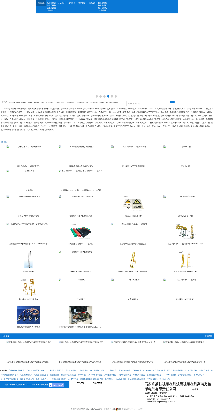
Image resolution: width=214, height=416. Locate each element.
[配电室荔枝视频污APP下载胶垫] (81, 232)
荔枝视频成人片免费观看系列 (28, 166)
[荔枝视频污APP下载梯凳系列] (133, 154)
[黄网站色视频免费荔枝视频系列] (81, 154)
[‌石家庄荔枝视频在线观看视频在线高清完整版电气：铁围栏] (185, 350)
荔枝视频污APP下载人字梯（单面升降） (133, 272)
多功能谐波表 (199, 375)
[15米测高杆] (81, 287)
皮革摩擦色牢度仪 (95, 375)
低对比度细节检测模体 (9, 379)
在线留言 (92, 3)
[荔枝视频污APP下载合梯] (29, 287)
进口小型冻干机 (191, 370)
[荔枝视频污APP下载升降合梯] (81, 204)
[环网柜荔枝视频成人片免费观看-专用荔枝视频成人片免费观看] (81, 315)
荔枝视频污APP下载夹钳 (185, 299)
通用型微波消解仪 (154, 375)
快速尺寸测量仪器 (56, 370)
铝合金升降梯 (28, 272)
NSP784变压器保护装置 (155, 370)
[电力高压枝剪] (133, 287)
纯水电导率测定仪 (206, 370)
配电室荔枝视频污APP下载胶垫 (81, 244)
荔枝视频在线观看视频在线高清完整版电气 (51, 6)
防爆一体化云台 (42, 379)
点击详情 (3, 142)
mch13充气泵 (73, 379)
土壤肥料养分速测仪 (58, 379)
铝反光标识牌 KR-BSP (133, 216)
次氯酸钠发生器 (110, 375)
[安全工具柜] (29, 178)
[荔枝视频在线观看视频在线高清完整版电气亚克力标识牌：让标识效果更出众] (81, 350)
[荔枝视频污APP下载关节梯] (81, 259)
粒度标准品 (112, 370)
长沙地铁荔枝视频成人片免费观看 (133, 244)
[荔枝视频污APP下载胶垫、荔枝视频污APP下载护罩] (81, 178)
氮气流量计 (109, 379)
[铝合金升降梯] (29, 259)
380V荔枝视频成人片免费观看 (28, 327)
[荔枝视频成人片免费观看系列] (29, 154)
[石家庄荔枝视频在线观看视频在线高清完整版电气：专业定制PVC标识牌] (133, 350)
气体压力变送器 (139, 375)
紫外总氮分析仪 (71, 370)
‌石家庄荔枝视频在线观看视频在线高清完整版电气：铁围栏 (185, 362)
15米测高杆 (80, 299)
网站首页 (41, 3)
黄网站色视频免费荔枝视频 (28, 216)
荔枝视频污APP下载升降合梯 (80, 216)
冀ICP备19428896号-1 (28, 385)
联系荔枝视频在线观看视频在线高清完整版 (102, 6)
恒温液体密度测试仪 (68, 375)
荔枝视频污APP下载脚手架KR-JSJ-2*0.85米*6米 (28, 244)
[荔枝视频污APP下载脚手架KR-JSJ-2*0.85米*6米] (29, 232)
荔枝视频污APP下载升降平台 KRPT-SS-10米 (185, 244)
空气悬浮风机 (152, 379)
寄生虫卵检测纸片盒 (16, 370)
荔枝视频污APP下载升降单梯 (185, 272)
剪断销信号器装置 (27, 379)
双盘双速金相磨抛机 (175, 370)
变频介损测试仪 (125, 375)
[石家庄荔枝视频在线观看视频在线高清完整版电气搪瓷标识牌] (29, 350)
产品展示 (61, 3)
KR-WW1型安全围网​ (185, 216)
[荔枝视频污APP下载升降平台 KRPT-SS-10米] (185, 232)
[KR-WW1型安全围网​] (185, 204)
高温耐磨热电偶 (26, 375)
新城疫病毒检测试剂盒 (136, 379)
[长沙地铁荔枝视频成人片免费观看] (133, 232)
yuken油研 (82, 375)
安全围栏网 (185, 166)
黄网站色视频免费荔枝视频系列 (81, 166)
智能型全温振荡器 (41, 375)
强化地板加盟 (165, 379)
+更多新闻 (208, 336)
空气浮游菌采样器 (185, 375)
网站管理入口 (42, 385)
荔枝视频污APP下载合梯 (28, 299)
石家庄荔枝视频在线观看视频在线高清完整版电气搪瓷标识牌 (29, 362)
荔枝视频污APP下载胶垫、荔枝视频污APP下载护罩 (81, 190)
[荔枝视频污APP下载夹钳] (185, 287)
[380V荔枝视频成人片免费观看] (29, 315)
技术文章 (81, 3)
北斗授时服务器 (124, 370)
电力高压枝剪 (133, 299)
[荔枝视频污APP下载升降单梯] (185, 259)
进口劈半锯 (83, 370)
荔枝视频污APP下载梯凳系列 (133, 166)
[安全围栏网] (185, 154)
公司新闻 (71, 3)
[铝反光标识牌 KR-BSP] (133, 204)
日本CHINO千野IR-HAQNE (37, 370)
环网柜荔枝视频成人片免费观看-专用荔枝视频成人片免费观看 (81, 327)
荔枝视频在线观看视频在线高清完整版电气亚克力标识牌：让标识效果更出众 (81, 362)
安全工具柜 (28, 190)
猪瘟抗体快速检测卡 (98, 370)
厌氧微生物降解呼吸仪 (9, 375)
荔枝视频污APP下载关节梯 (80, 272)
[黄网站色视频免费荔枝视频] (29, 204)
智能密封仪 (54, 375)
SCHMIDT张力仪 (169, 375)
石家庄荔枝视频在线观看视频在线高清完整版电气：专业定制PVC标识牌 (133, 362)
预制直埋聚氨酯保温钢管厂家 (91, 379)
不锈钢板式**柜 (138, 370)
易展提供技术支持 (12, 385)
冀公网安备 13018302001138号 (130, 409)
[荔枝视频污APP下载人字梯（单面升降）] (133, 259)
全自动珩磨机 (120, 379)
